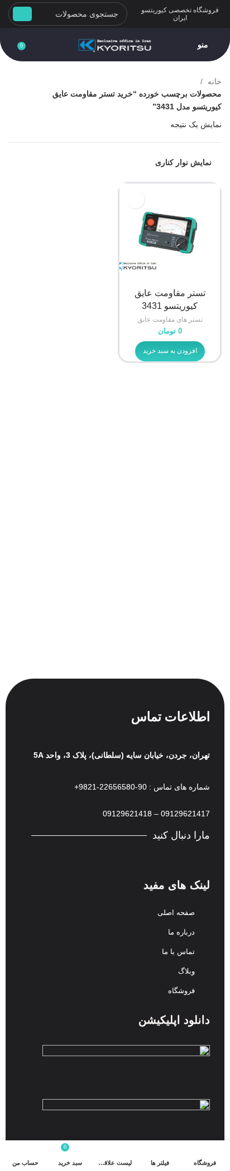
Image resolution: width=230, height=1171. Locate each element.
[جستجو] (22, 14)
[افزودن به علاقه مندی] (135, 199)
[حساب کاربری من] (8, 44)
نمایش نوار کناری (183, 162)
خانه (213, 81)
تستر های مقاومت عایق (170, 319)
